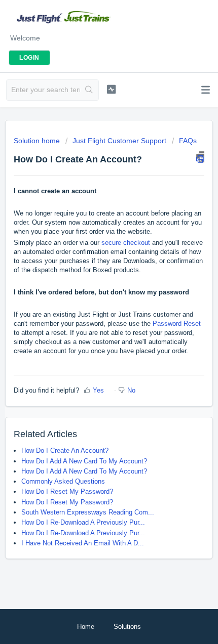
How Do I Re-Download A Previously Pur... (83, 522)
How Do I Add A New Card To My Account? (84, 461)
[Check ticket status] (111, 89)
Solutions (127, 626)
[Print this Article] (200, 156)
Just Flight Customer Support (119, 141)
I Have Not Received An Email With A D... (82, 543)
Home (85, 626)
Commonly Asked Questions (63, 481)
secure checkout (125, 242)
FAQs (188, 141)
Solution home (38, 141)
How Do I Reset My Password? (67, 491)
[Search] (89, 90)
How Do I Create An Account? (64, 450)
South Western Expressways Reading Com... (87, 512)
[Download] (90, 317)
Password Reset (177, 323)
